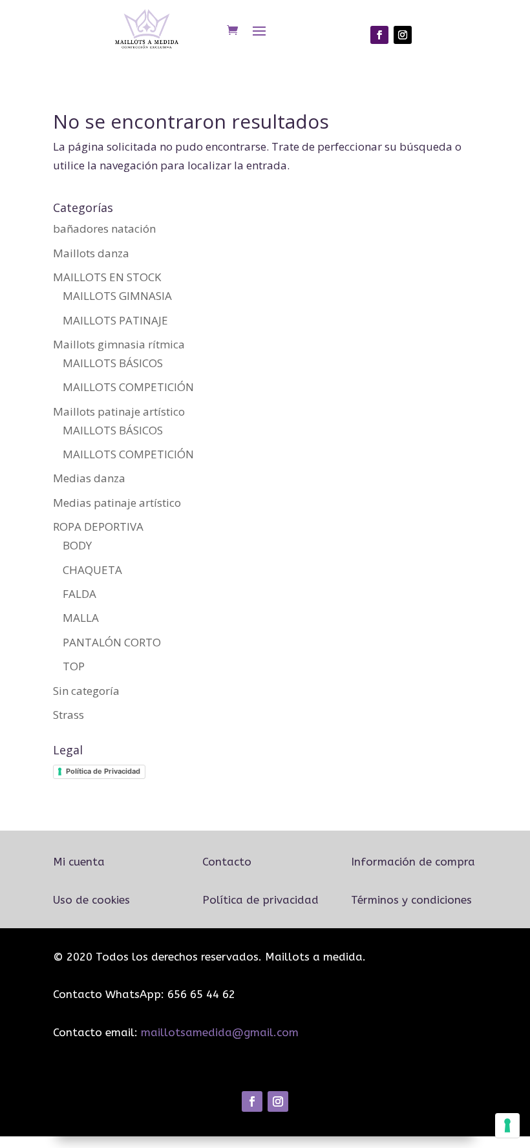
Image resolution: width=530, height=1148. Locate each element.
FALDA (79, 593)
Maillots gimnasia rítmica (119, 344)
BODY (77, 545)
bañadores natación (104, 228)
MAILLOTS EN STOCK (107, 277)
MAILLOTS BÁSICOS (113, 363)
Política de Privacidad (103, 771)
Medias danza (89, 478)
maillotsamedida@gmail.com (220, 1032)
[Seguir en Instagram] (403, 35)
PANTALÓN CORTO (112, 642)
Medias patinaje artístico (117, 502)
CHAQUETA (92, 569)
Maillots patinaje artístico (119, 411)
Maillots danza (91, 253)
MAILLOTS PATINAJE (115, 320)
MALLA (81, 617)
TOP (74, 666)
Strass (68, 714)
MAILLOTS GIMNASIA (117, 295)
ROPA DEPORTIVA (98, 526)
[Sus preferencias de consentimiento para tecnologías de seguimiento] (507, 1125)
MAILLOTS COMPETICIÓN (128, 386)
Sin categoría (86, 690)
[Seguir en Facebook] (379, 35)
